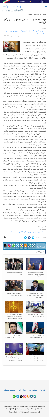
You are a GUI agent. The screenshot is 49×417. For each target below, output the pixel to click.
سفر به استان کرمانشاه (10, 232)
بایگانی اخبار (33, 390)
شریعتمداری (22, 232)
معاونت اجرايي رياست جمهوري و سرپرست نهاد (18, 31)
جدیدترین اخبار (40, 34)
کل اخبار (42, 390)
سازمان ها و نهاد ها (38, 31)
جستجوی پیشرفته (9, 390)
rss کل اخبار (22, 390)
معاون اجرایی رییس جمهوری (36, 232)
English (4, 7)
